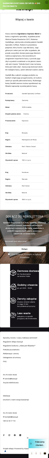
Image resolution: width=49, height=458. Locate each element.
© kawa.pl (6, 445)
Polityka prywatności (11, 350)
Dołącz (24, 249)
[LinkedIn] (20, 434)
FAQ (4, 361)
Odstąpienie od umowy (12, 357)
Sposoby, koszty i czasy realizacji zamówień (20, 338)
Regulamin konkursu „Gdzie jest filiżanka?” (19, 346)
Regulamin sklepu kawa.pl (13, 342)
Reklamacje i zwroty (11, 353)
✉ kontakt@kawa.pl (10, 417)
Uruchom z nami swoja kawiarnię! (16, 400)
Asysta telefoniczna (10, 383)
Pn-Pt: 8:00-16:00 (10, 375)
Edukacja (6, 396)
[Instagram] (9, 434)
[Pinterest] (15, 434)
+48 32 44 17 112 (9, 421)
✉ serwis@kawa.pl (10, 379)
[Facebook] (4, 434)
